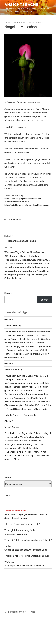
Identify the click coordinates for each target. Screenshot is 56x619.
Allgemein (15, 220)
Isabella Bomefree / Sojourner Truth (21, 415)
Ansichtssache (21, 4)
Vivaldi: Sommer (12, 427)
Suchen (8, 293)
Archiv (7, 477)
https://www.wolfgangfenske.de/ (24, 524)
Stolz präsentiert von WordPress (19, 611)
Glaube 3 (8, 421)
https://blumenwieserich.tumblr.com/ (27, 565)
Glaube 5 (8, 319)
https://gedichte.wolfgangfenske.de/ (30, 549)
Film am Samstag (13, 369)
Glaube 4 (8, 363)
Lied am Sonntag (12, 325)
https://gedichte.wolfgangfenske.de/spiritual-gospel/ (26, 205)
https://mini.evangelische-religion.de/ (34, 539)
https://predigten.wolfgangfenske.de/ (32, 555)
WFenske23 (38, 22)
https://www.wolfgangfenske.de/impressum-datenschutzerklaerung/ (23, 200)
